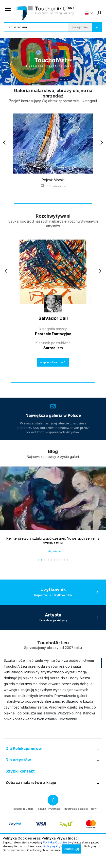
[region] (53, 689)
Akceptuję (71, 849)
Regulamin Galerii (23, 808)
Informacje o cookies (76, 808)
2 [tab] (41, 79)
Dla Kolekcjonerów (23, 748)
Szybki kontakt (20, 771)
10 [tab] (67, 79)
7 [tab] (57, 79)
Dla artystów (18, 760)
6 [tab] (54, 79)
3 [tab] (45, 79)
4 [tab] (48, 79)
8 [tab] (61, 79)
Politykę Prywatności (58, 846)
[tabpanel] (53, 61)
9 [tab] (64, 79)
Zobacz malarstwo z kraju (30, 782)
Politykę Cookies (55, 842)
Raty (94, 808)
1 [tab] (38, 79)
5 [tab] (51, 79)
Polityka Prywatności (49, 808)
